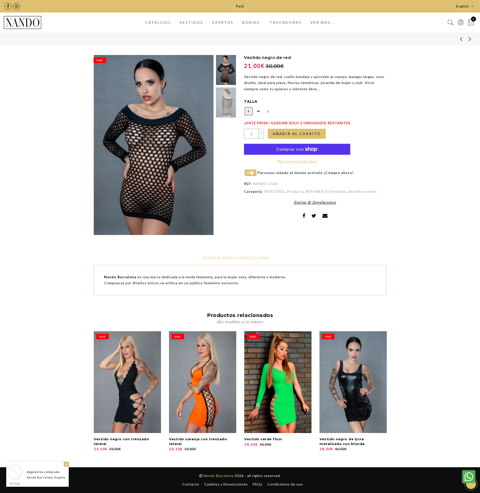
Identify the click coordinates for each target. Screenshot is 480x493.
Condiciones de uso (285, 484)
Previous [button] (103, 148)
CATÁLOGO (158, 22)
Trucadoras (286, 22)
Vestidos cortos (362, 191)
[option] (154, 145)
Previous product (457, 39)
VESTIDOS (191, 22)
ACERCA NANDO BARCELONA (235, 258)
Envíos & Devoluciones (315, 202)
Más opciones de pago (297, 161)
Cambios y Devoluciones (226, 484)
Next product (470, 39)
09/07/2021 (274, 191)
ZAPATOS (223, 22)
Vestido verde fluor (263, 439)
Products (295, 191)
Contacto (190, 484)
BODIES (251, 22)
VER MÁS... (322, 22)
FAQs (257, 484)
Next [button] (198, 148)
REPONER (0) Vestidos (326, 191)
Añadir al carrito (297, 134)
